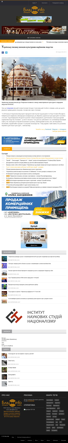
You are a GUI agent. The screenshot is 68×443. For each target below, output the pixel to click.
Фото (36, 440)
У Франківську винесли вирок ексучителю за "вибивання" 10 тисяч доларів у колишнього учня (31, 171)
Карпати (49, 416)
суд (56, 422)
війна (53, 427)
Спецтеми (63, 440)
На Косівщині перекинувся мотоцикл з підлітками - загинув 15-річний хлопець (28, 180)
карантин (57, 402)
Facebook (48, 129)
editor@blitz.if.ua (13, 409)
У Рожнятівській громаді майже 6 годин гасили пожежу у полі (22, 185)
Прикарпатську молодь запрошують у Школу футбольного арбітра (23, 284)
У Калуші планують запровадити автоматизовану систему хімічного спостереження (28, 156)
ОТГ (61, 422)
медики (57, 419)
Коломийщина (50, 422)
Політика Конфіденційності (24, 437)
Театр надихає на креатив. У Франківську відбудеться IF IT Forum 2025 (24, 291)
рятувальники (50, 419)
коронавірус (50, 400)
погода (54, 416)
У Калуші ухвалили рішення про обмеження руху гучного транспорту (24, 169)
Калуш (63, 419)
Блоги (48, 440)
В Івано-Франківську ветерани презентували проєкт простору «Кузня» (26, 182)
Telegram (55, 129)
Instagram (63, 129)
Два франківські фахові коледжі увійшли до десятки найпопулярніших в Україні (27, 162)
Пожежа (61, 411)
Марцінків (62, 425)
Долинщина (60, 427)
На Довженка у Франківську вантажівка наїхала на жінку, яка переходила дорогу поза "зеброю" (31, 178)
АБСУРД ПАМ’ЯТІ (12, 374)
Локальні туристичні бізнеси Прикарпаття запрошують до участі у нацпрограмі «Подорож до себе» (30, 270)
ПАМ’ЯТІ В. (10, 381)
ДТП (58, 408)
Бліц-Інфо (49, 405)
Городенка (54, 430)
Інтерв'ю (30, 440)
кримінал (55, 411)
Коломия (54, 413)
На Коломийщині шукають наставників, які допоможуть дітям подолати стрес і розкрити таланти (30, 298)
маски (48, 430)
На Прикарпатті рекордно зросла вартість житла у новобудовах (23, 173)
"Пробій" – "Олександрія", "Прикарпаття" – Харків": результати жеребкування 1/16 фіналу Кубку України (33, 160)
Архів (34, 3)
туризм (48, 427)
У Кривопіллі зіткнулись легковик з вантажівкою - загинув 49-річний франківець (29, 176)
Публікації (55, 440)
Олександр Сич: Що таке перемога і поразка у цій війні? (21, 353)
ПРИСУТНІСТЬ (11, 360)
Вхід (13, 437)
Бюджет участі (50, 425)
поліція (48, 413)
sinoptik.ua (10, 345)
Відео (42, 440)
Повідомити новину (58, 3)
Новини (22, 440)
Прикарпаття (50, 402)
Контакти (44, 3)
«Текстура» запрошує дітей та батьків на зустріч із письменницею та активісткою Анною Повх (29, 263)
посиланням (31, 401)
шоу (57, 425)
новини (57, 400)
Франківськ (56, 405)
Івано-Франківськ (51, 408)
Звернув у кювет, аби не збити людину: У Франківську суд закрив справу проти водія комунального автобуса (35, 165)
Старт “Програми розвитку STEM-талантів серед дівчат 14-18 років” (23, 277)
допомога (61, 413)
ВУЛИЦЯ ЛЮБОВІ (12, 367)
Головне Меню (34, 37)
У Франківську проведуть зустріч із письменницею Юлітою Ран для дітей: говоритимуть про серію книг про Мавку (34, 256)
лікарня (48, 411)
